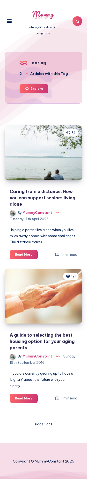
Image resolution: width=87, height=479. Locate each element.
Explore (36, 88)
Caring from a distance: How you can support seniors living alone (42, 198)
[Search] (77, 21)
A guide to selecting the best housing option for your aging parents (42, 341)
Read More (26, 255)
